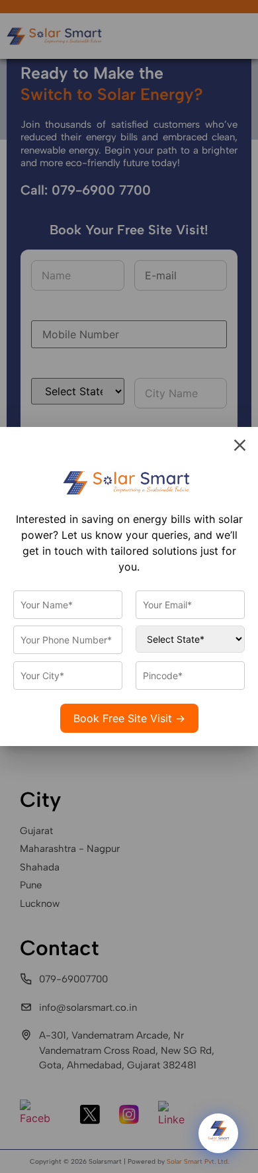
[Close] (239, 445)
